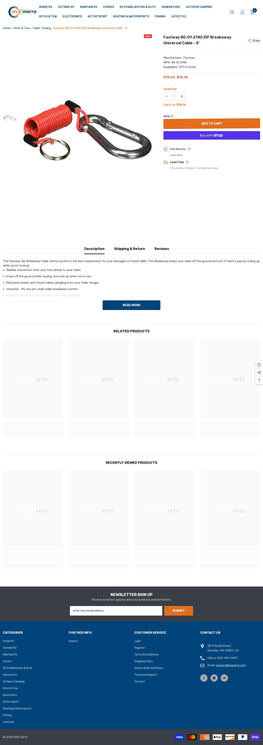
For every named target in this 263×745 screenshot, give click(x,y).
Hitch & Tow (21, 28)
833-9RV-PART (227, 658)
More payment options (211, 142)
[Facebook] (204, 678)
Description (94, 249)
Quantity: (170, 89)
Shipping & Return (129, 249)
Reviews (162, 249)
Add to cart (211, 123)
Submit (179, 611)
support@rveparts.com (231, 665)
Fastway (189, 57)
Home (7, 28)
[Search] (232, 12)
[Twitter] (224, 678)
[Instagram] (214, 678)
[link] (33, 428)
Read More (132, 305)
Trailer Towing (41, 28)
